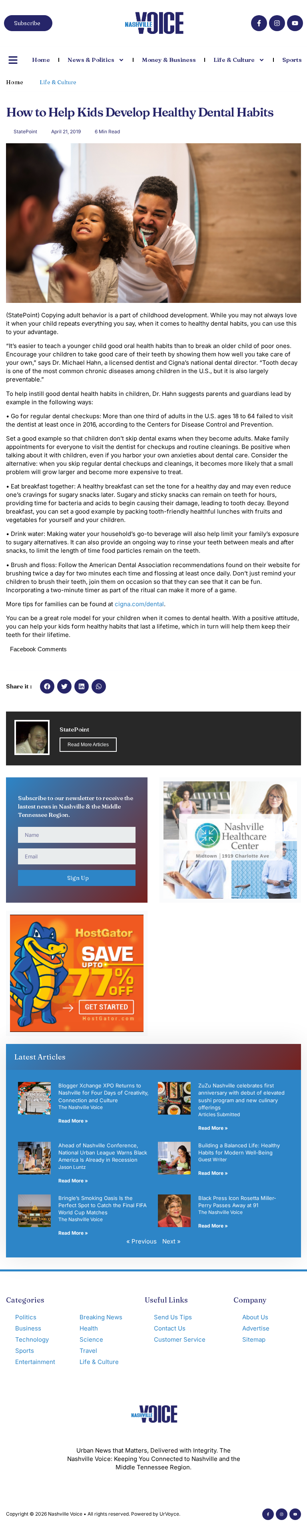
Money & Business (169, 59)
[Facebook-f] (259, 23)
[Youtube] (295, 23)
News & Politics (91, 59)
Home (41, 59)
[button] (47, 686)
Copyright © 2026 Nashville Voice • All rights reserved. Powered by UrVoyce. (93, 1514)
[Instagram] (277, 23)
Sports (292, 59)
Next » (171, 1241)
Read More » (73, 1121)
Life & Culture (234, 59)
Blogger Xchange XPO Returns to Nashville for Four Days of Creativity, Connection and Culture (103, 1092)
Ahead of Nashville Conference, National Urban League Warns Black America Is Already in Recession (102, 1152)
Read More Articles (88, 744)
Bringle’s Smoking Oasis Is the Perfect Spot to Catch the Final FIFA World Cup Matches (102, 1205)
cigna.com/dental (139, 604)
